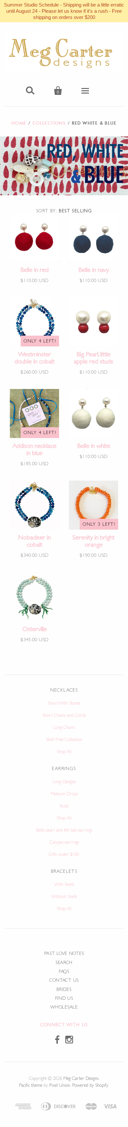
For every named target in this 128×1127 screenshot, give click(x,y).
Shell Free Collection (64, 739)
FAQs (64, 971)
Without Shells (64, 896)
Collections (49, 123)
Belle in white (93, 445)
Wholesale (63, 1007)
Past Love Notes (64, 953)
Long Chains (64, 727)
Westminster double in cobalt (34, 357)
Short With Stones (64, 703)
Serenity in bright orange (94, 540)
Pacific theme (30, 1085)
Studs (64, 805)
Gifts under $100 (64, 854)
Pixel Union (59, 1085)
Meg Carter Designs (80, 1078)
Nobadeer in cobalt (34, 540)
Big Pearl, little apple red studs (93, 357)
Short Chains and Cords (64, 715)
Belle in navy (93, 269)
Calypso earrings (64, 842)
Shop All (64, 751)
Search (64, 962)
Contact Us (64, 980)
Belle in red (34, 269)
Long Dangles (64, 781)
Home (19, 123)
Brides (63, 989)
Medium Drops (64, 793)
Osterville (34, 629)
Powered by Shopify (90, 1085)
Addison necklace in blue (34, 449)
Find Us (64, 998)
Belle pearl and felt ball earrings (64, 830)
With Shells (64, 884)
